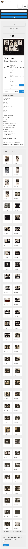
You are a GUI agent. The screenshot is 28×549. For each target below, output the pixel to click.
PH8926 (16, 387)
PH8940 (16, 304)
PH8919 (6, 434)
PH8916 (16, 446)
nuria (5, 541)
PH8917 (6, 446)
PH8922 (16, 410)
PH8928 (16, 375)
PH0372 (16, 186)
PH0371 (6, 198)
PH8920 (16, 422)
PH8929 (6, 375)
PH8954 (16, 222)
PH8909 (6, 493)
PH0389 (6, 163)
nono (15, 539)
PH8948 (16, 257)
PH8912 (16, 469)
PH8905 (6, 516)
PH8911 (6, 481)
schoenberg (7, 539)
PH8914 (16, 457)
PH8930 (16, 363)
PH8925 (6, 399)
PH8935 (6, 340)
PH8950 (16, 245)
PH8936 (16, 328)
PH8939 (6, 316)
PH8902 (16, 528)
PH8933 (6, 351)
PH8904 (16, 516)
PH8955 (6, 222)
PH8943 (6, 292)
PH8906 (16, 505)
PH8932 (16, 351)
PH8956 (16, 210)
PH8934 (16, 340)
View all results (14, 28)
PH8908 (16, 493)
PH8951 (6, 245)
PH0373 (6, 186)
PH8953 (6, 234)
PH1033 (6, 175)
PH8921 (6, 422)
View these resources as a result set (13, 531)
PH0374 (16, 175)
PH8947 (6, 269)
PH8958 (16, 198)
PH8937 (6, 328)
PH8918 (16, 434)
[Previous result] (14, 24)
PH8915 (6, 457)
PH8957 (6, 210)
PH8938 (16, 316)
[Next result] (14, 31)
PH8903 (6, 528)
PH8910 (16, 481)
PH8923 (6, 410)
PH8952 (16, 234)
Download (22, 85)
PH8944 (16, 281)
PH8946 (16, 269)
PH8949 (6, 257)
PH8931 (6, 363)
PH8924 (16, 399)
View (23, 91)
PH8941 (6, 304)
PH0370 (16, 163)
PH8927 (6, 387)
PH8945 (6, 281)
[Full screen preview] (13, 46)
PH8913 (6, 469)
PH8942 (16, 292)
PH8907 (6, 505)
